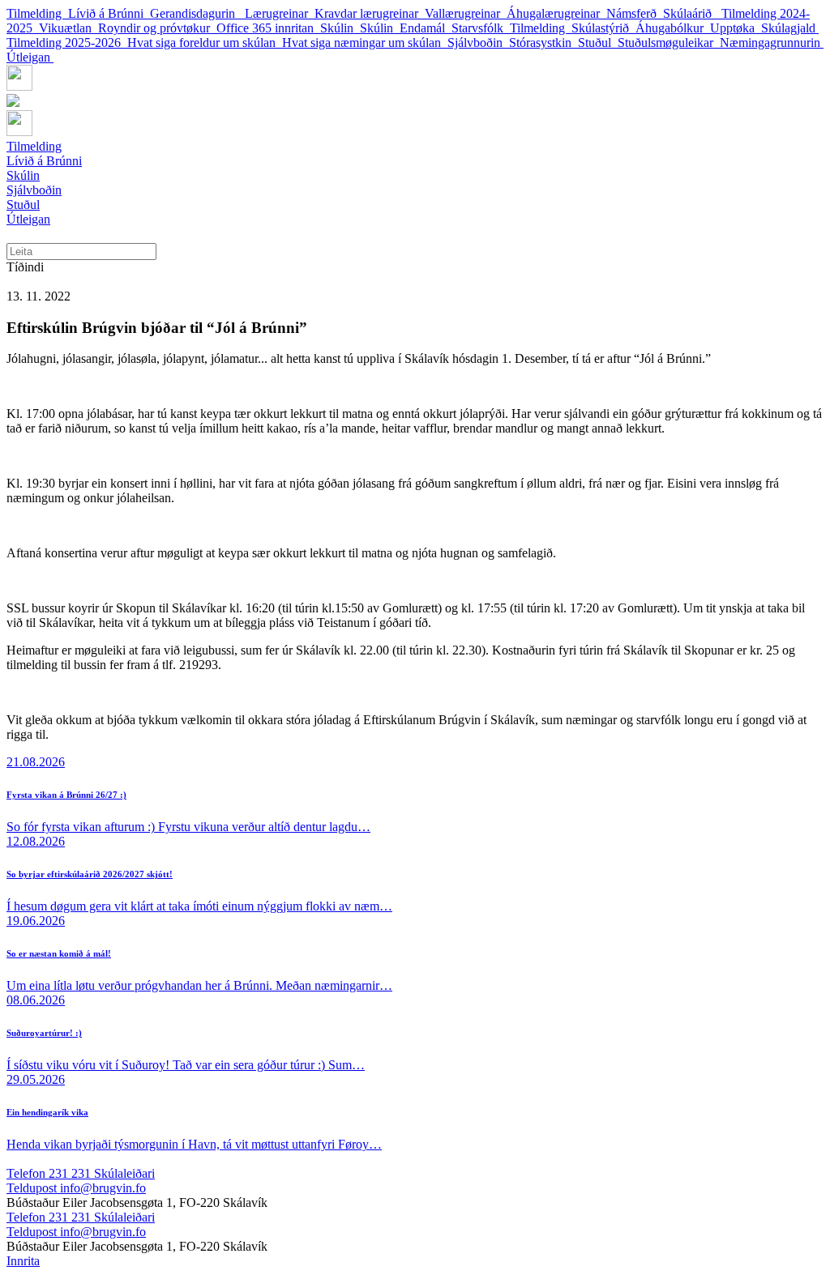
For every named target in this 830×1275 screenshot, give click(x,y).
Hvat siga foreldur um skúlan (204, 42)
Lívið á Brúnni (109, 13)
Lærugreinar (279, 13)
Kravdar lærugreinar (369, 13)
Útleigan (29, 57)
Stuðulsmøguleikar (669, 42)
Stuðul (598, 42)
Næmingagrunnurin (772, 42)
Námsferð (634, 13)
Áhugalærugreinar (556, 13)
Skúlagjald (790, 28)
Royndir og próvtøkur (157, 28)
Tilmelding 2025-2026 (66, 42)
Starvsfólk (480, 28)
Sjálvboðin (478, 42)
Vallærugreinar (466, 13)
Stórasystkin (543, 42)
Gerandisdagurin (197, 13)
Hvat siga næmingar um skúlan (364, 42)
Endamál (425, 28)
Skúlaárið (692, 13)
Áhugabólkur (672, 28)
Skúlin (340, 28)
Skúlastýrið (603, 28)
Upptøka (735, 28)
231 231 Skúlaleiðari (80, 1173)
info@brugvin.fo (76, 1188)
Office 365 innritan (268, 28)
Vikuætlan (68, 28)
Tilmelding (37, 13)
